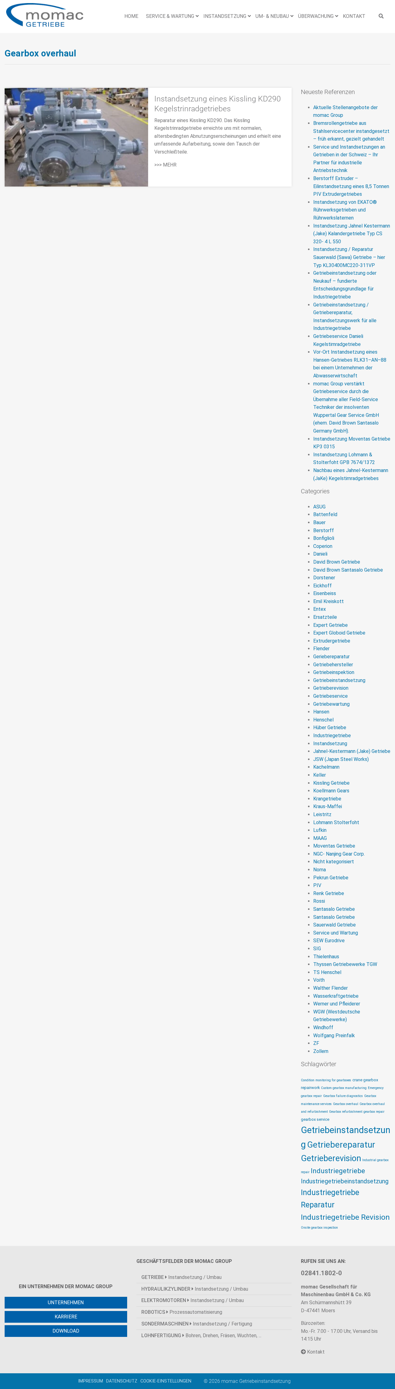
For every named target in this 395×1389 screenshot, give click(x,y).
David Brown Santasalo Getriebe (348, 570)
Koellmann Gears (331, 791)
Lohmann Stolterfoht (336, 822)
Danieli (320, 554)
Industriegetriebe (332, 735)
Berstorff (323, 530)
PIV (317, 885)
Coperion (322, 546)
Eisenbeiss (324, 593)
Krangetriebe (327, 799)
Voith (319, 980)
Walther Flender (330, 988)
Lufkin (319, 830)
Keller (319, 775)
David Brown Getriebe (336, 562)
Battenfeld (325, 514)
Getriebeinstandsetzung (339, 680)
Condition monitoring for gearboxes (326, 1080)
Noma (319, 870)
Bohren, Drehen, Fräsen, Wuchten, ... (201, 1335)
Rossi (319, 901)
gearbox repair (374, 1112)
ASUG (319, 507)
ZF (316, 1043)
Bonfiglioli (323, 538)
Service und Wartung (335, 933)
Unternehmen (66, 1302)
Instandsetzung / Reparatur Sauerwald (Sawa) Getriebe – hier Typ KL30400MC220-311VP (349, 257)
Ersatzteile (325, 617)
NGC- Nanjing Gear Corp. (339, 854)
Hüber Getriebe (329, 727)
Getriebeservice (330, 696)
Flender (321, 648)
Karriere (66, 1317)
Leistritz (322, 814)
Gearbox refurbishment (345, 1112)
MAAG (320, 838)
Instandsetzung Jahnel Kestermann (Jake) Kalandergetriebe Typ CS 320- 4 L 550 (351, 234)
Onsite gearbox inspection (319, 1228)
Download (65, 1331)
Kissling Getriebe (331, 783)
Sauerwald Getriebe (334, 925)
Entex (319, 609)
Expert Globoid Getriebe (339, 633)
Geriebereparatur (331, 657)
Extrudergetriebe (331, 641)
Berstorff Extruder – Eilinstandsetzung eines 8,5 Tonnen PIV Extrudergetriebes (351, 186)
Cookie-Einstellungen (165, 1381)
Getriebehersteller (333, 665)
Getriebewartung (331, 704)
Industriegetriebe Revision (345, 1217)
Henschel (323, 720)
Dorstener (324, 578)
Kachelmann (326, 767)
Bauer (319, 522)
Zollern (320, 1051)
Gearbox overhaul (345, 1104)
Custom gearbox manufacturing (344, 1088)
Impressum (90, 1381)
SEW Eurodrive (329, 940)
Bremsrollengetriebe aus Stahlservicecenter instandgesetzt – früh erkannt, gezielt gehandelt (351, 131)
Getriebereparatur (341, 1145)
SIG (317, 948)
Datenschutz (121, 1381)
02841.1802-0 (321, 1273)
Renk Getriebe (328, 893)
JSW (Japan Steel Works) (341, 759)
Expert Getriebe (330, 625)
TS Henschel (327, 972)
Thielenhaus (326, 957)
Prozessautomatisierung (181, 1312)
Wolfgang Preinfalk (334, 1035)
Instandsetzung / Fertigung (196, 1324)
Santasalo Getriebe (334, 909)
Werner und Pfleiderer (336, 1004)
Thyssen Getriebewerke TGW (345, 964)
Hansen (321, 712)
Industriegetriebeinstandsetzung (345, 1181)
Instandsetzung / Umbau (181, 1277)
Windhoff (323, 1027)
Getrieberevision (330, 688)
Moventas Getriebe (334, 846)
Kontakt (315, 1352)
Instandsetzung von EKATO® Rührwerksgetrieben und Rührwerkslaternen (345, 210)
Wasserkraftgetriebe (336, 996)
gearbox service (315, 1119)
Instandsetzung (330, 743)
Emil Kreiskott (328, 601)
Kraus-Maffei (327, 806)
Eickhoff (322, 586)
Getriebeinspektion (333, 672)
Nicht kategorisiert (333, 862)
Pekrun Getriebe (330, 878)
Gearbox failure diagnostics (343, 1096)
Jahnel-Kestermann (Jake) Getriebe (351, 751)
